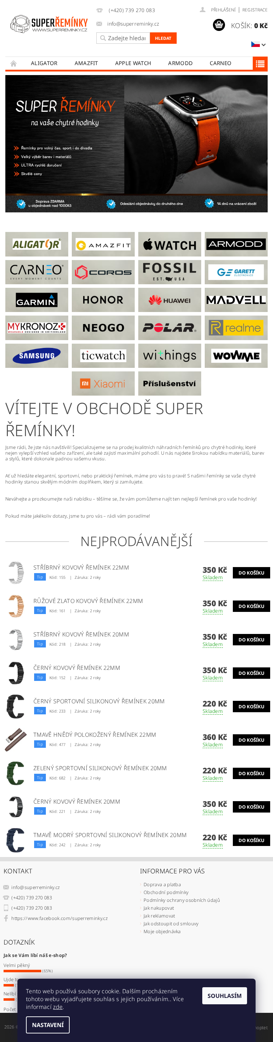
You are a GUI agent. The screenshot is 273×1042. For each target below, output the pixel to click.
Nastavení (48, 1025)
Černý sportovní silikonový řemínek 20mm (99, 701)
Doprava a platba (162, 884)
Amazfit (86, 63)
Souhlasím (225, 996)
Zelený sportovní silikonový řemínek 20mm (100, 768)
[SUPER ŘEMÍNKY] (49, 24)
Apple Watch (133, 63)
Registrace (255, 10)
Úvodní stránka (13, 63)
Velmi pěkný (17, 965)
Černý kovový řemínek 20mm (76, 801)
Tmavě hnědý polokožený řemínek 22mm (94, 734)
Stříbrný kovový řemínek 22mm (81, 567)
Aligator (44, 63)
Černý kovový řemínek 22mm (76, 668)
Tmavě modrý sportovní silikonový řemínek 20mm (110, 835)
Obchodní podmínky (166, 892)
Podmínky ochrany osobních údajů (182, 900)
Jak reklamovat (159, 916)
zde (58, 1007)
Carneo (220, 63)
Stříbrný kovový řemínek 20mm (81, 634)
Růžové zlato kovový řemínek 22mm (88, 601)
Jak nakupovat (159, 908)
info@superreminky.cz (35, 887)
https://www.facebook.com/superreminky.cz (59, 918)
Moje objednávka (162, 931)
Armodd (180, 63)
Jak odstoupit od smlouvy (171, 923)
